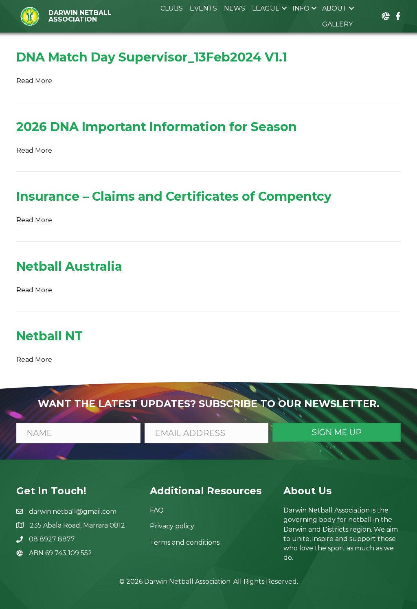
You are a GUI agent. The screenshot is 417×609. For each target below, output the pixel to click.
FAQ (157, 510)
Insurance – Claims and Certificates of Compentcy (173, 196)
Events (203, 8)
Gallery (337, 24)
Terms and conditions (184, 542)
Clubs (171, 8)
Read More (34, 81)
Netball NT (49, 336)
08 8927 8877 (52, 539)
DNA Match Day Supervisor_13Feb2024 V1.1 (151, 57)
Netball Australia (69, 266)
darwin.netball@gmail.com (72, 511)
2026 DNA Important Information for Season (156, 126)
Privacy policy (172, 526)
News (234, 8)
